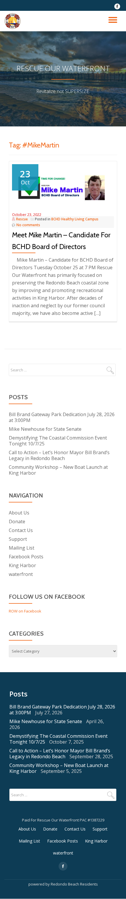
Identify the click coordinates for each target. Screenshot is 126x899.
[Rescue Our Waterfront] (13, 21)
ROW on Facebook (25, 611)
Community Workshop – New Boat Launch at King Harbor (58, 470)
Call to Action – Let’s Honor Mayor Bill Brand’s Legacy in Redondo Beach (59, 455)
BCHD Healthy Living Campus (74, 219)
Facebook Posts (26, 556)
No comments (28, 224)
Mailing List (21, 548)
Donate (17, 521)
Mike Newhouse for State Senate (45, 429)
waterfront (21, 574)
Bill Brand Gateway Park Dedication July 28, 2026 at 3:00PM (62, 417)
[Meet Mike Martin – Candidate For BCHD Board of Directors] (63, 187)
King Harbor (22, 565)
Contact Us (21, 530)
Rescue (22, 219)
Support (18, 539)
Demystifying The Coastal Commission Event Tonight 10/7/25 (58, 441)
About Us (19, 512)
